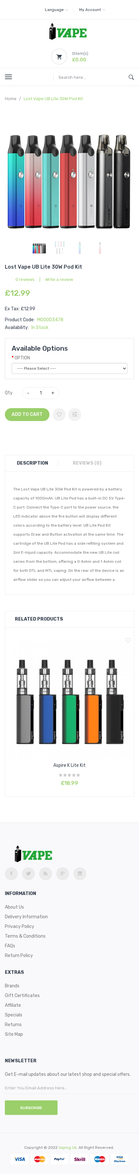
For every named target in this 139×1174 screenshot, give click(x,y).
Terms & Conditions (25, 936)
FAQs (10, 946)
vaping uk (68, 1147)
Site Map (14, 1034)
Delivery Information (26, 917)
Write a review (59, 279)
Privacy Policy (19, 926)
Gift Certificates (22, 995)
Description (32, 463)
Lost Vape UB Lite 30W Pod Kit (53, 98)
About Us (14, 907)
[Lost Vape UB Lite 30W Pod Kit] (39, 248)
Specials (13, 1015)
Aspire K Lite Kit (69, 765)
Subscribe (31, 1108)
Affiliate (13, 1005)
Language (54, 9)
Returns (13, 1024)
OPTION (22, 358)
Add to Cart (27, 414)
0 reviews (25, 279)
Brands (12, 986)
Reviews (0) (87, 463)
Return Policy (19, 955)
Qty (9, 393)
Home (10, 98)
